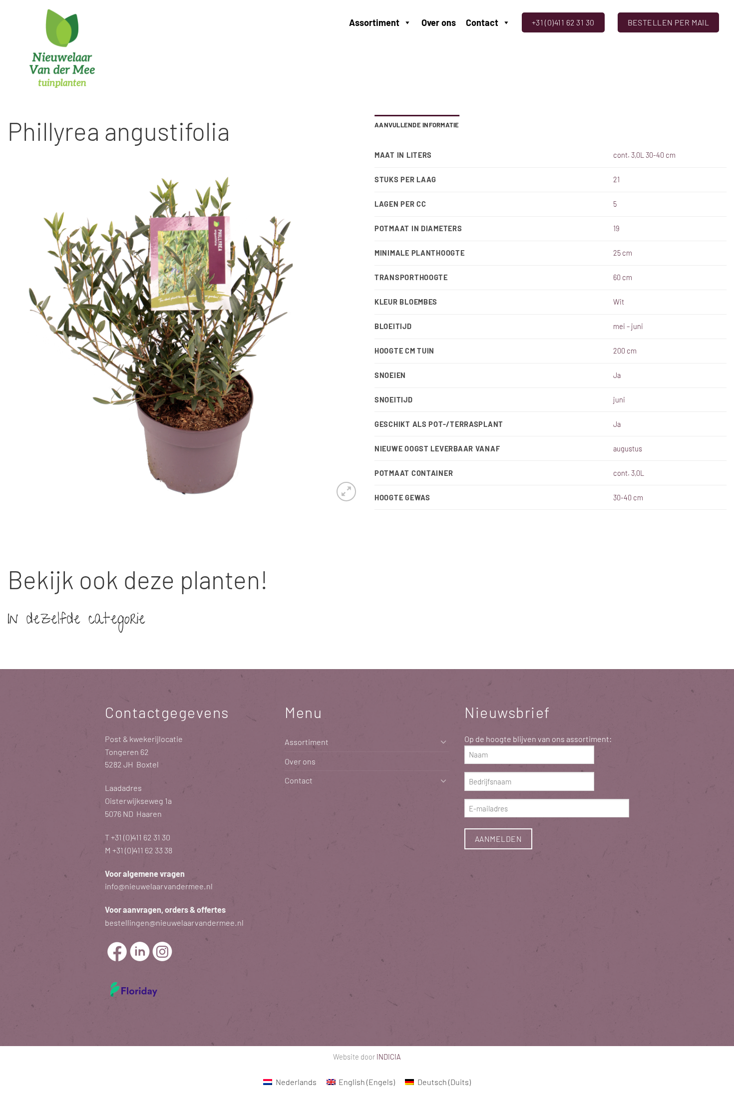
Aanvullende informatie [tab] (416, 125)
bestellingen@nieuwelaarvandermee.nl (174, 922)
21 (616, 179)
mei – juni (628, 326)
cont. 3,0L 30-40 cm (644, 154)
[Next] (340, 336)
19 (616, 228)
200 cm (625, 350)
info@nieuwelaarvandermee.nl (159, 886)
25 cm (622, 252)
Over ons (438, 22)
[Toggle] (443, 742)
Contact (482, 22)
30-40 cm (628, 497)
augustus (627, 448)
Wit (618, 301)
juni (619, 399)
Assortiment (374, 22)
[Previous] (27, 336)
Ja (617, 374)
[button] (346, 491)
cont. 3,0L (628, 472)
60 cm (622, 277)
